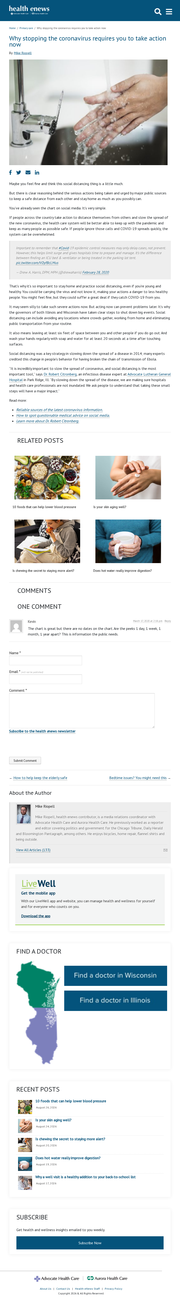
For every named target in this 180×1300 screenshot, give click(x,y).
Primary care (26, 28)
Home (12, 28)
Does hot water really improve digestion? (122, 570)
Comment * (18, 690)
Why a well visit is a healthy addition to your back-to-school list (85, 1177)
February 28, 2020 (95, 272)
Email (26, 671)
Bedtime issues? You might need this (138, 777)
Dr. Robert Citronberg (60, 374)
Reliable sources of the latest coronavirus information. (59, 409)
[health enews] (29, 10)
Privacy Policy (113, 1288)
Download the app (35, 916)
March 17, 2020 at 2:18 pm (147, 621)
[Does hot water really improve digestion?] (128, 541)
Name (15, 652)
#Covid (64, 248)
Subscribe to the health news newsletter (42, 731)
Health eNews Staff (87, 1288)
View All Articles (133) (33, 849)
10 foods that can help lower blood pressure (44, 507)
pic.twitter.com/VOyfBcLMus (37, 262)
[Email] (165, 849)
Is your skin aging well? (109, 507)
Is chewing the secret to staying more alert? (43, 570)
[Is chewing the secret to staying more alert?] (47, 541)
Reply (168, 621)
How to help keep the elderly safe (40, 777)
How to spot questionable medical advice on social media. (63, 415)
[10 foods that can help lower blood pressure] (47, 477)
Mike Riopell (23, 53)
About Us (45, 1288)
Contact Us (63, 1288)
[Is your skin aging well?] (128, 477)
